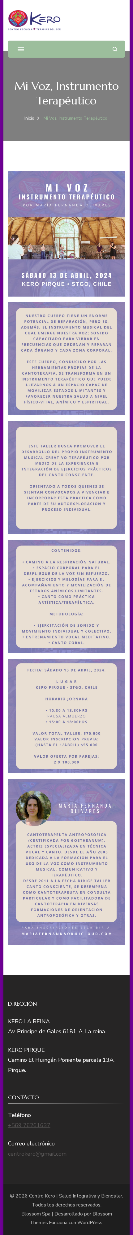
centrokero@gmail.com (37, 1154)
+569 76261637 (29, 1125)
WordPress (89, 1222)
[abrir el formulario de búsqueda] (115, 49)
